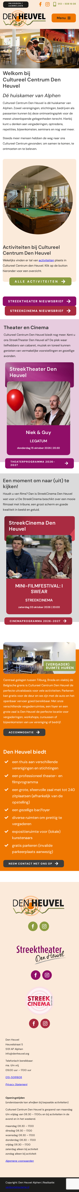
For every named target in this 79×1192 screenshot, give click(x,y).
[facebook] (33, 926)
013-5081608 (14, 1077)
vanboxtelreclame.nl (17, 1187)
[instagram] (44, 926)
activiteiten (46, 260)
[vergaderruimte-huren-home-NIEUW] (39, 643)
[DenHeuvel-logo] (24, 12)
